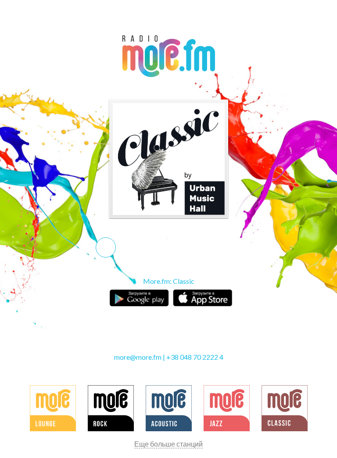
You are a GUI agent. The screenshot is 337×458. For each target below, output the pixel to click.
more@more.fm (137, 357)
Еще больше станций (168, 444)
